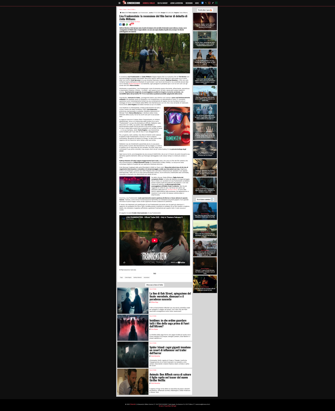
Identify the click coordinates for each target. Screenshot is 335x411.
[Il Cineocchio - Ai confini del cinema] (131, 3)
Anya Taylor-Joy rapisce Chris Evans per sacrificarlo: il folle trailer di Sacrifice (205, 216)
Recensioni (189, 3)
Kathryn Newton (138, 277)
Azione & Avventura (176, 3)
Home (121, 9)
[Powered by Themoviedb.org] (215, 3)
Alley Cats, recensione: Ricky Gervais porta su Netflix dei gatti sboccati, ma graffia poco (205, 98)
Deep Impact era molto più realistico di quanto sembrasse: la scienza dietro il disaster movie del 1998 (205, 253)
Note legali (174, 406)
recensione (146, 277)
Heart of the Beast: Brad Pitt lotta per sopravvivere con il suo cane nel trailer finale (205, 235)
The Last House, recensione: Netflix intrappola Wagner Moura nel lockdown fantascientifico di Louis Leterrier (205, 117)
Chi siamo (161, 406)
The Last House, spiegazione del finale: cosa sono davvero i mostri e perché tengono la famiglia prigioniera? (205, 44)
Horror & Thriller (149, 3)
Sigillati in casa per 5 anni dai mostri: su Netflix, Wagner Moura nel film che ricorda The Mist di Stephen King (205, 135)
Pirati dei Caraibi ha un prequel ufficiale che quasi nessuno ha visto (205, 289)
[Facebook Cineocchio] (202, 3)
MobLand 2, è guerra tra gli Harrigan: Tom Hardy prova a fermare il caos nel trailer (205, 271)
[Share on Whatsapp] (127, 25)
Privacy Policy (167, 406)
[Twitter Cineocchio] (205, 3)
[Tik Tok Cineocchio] (212, 3)
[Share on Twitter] (124, 25)
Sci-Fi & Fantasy (162, 3)
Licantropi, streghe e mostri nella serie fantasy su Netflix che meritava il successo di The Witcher (205, 25)
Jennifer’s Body (172, 189)
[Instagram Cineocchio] (209, 3)
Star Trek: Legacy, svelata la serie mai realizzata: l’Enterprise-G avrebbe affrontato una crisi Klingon (205, 153)
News (197, 3)
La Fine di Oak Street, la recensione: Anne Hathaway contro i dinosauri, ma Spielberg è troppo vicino (205, 190)
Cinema (124, 9)
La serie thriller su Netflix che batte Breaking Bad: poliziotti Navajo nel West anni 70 (205, 62)
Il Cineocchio (132, 404)
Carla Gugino (128, 277)
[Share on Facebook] (120, 25)
